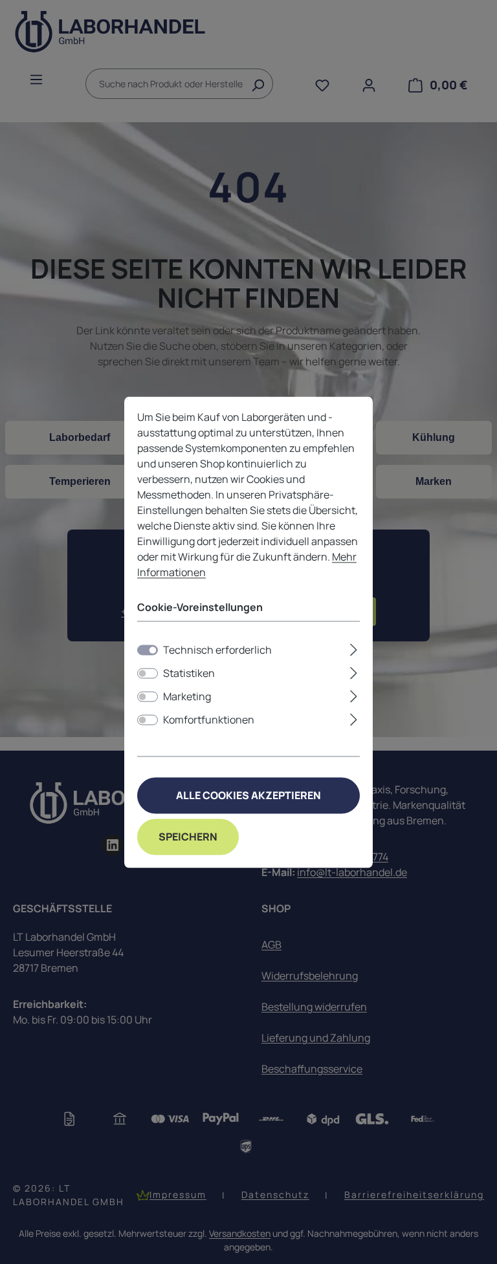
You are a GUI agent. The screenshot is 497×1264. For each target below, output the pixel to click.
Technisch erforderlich (217, 650)
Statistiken (189, 673)
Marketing (187, 696)
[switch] (147, 673)
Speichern (188, 837)
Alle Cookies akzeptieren (248, 795)
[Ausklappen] (354, 647)
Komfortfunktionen (208, 719)
